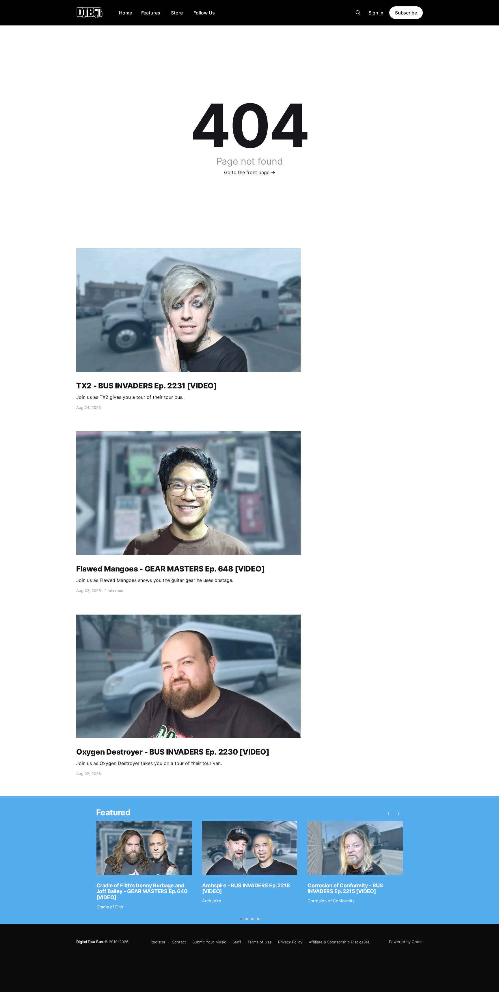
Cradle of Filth (109, 906)
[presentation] (388, 813)
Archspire (211, 900)
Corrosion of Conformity (331, 900)
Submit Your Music (209, 942)
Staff (236, 942)
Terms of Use (259, 942)
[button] (241, 919)
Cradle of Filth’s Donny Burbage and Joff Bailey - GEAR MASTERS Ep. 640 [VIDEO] (141, 891)
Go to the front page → (249, 172)
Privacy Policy (290, 942)
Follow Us (204, 13)
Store (177, 13)
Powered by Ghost (406, 941)
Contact (179, 942)
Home (125, 13)
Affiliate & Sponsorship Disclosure (339, 942)
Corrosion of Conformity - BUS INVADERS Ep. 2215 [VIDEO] (345, 888)
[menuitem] (125, 13)
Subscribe (406, 13)
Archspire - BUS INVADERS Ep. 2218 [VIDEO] (246, 888)
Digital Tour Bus (89, 941)
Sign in (375, 13)
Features (150, 13)
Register (157, 942)
